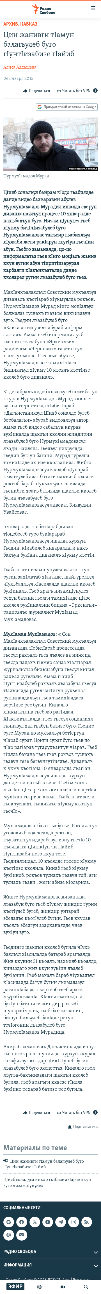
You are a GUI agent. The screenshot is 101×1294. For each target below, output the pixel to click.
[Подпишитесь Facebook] (21, 1222)
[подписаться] (21, 1235)
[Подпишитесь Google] (8, 1222)
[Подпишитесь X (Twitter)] (34, 1222)
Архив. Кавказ (20, 24)
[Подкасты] (8, 1235)
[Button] (36, 91)
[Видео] (62, 1287)
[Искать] (86, 1287)
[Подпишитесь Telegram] (60, 1222)
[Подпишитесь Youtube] (47, 1222)
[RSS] (86, 1222)
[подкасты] (39, 1287)
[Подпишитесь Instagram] (73, 1222)
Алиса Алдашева (19, 67)
